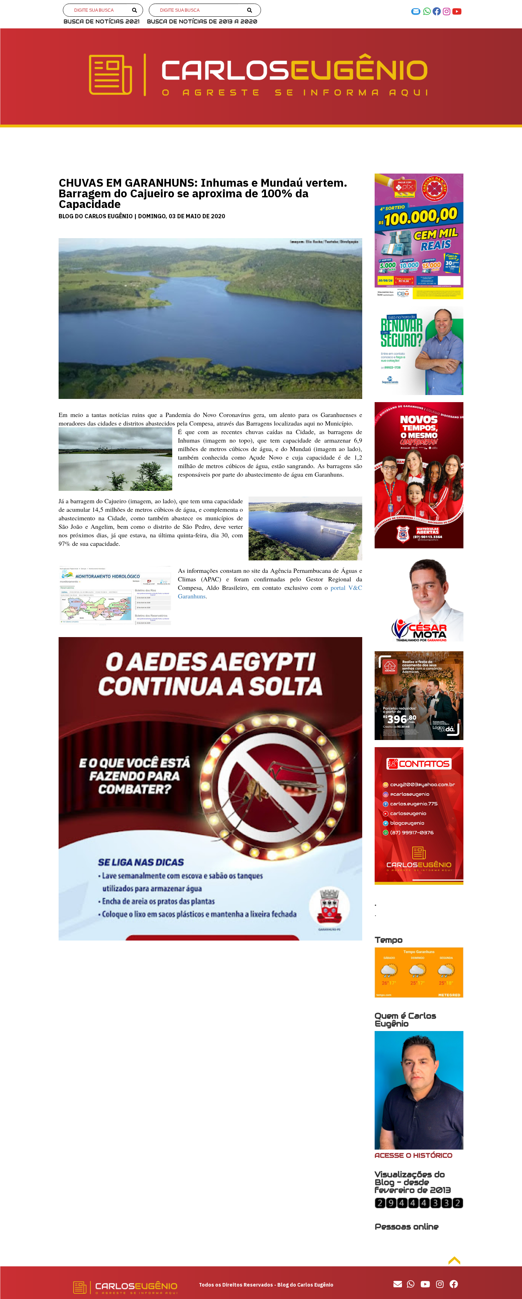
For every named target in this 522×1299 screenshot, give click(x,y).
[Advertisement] (210, 1003)
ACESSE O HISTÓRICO (413, 1155)
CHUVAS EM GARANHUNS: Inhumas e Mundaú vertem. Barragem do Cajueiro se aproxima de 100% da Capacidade (203, 193)
